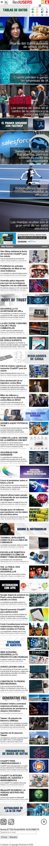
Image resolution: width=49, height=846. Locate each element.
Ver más (44, 246)
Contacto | (4, 845)
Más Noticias (7, 246)
